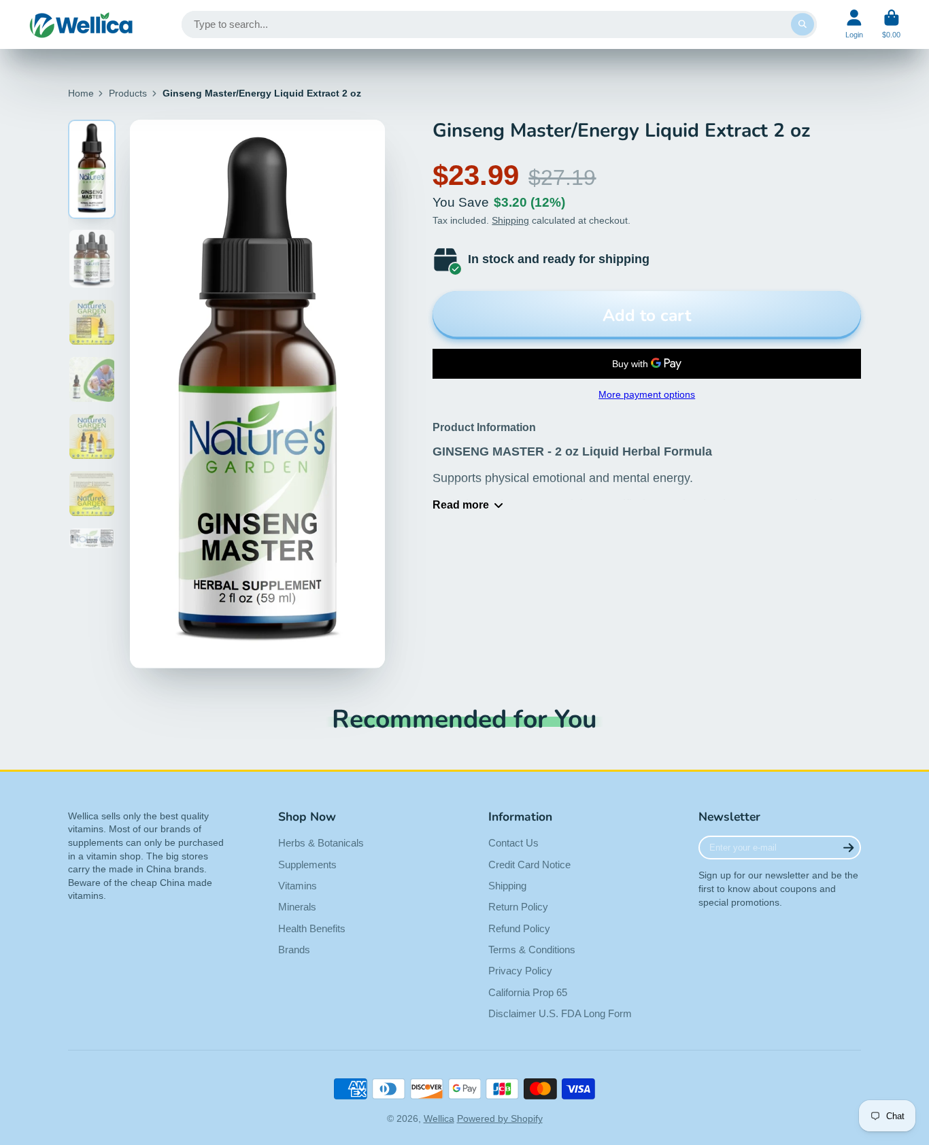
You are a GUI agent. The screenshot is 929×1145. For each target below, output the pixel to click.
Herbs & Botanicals (321, 843)
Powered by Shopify (500, 1118)
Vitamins (297, 885)
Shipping (510, 220)
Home (81, 93)
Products (128, 93)
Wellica (439, 1118)
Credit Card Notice (529, 864)
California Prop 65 (527, 992)
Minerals (297, 906)
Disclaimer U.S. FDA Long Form (560, 1013)
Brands (294, 949)
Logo (81, 24)
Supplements (307, 864)
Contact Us (513, 843)
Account (854, 24)
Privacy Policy (520, 970)
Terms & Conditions (531, 949)
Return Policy (518, 906)
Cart (891, 24)
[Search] (802, 24)
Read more (461, 504)
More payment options (646, 394)
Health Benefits (311, 928)
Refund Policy (519, 928)
